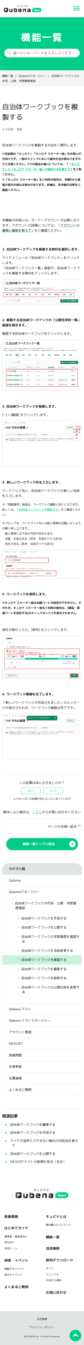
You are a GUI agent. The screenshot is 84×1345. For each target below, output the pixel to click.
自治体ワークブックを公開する (32, 1153)
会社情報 (42, 1319)
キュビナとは (56, 1216)
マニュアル (52, 1274)
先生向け (9, 1242)
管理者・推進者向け (16, 1236)
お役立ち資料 (53, 1280)
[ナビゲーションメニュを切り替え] (76, 8)
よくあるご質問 (16, 1287)
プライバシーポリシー (42, 1327)
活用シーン (10, 1248)
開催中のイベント (14, 1269)
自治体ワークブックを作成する (32, 1132)
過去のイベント (13, 1274)
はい (30, 791)
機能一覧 (7, 76)
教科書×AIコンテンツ (58, 1225)
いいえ (53, 791)
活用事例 (53, 1248)
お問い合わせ (56, 1292)
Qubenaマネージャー (32, 76)
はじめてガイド (16, 1228)
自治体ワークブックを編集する (32, 1124)
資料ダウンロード (59, 1260)
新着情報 (11, 1216)
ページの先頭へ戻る (63, 826)
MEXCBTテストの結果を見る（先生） (38, 1161)
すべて (50, 1268)
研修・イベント (16, 1260)
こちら (37, 812)
